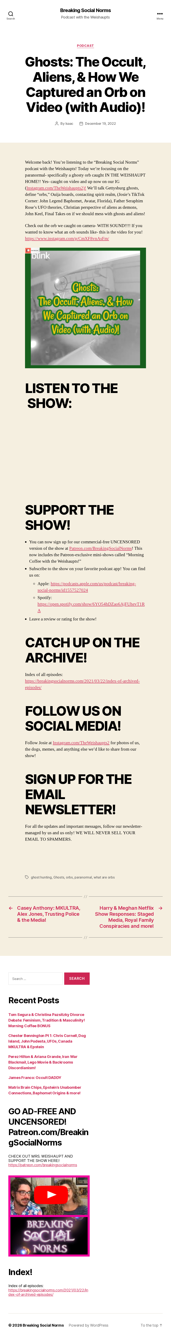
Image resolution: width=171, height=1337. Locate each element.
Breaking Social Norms (85, 10)
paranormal (83, 877)
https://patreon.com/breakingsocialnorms (42, 1165)
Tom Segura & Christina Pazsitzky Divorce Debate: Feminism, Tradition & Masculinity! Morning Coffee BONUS (46, 1020)
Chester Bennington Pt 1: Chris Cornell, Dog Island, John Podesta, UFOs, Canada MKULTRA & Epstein (47, 1041)
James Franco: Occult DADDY (34, 1077)
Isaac (69, 123)
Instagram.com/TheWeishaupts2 (81, 743)
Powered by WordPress (88, 1325)
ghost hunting (41, 877)
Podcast (85, 46)
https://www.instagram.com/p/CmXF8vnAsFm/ (67, 238)
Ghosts (58, 877)
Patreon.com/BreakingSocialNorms (100, 548)
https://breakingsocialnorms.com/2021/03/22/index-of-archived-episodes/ (48, 1292)
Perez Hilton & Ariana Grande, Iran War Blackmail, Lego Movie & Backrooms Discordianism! (43, 1062)
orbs (69, 877)
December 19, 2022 (100, 123)
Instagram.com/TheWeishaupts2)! (56, 188)
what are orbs (104, 877)
